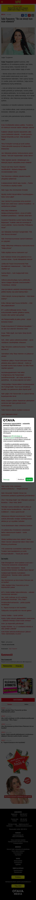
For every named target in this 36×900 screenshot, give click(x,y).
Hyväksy (29, 479)
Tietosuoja (6, 479)
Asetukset (21, 479)
